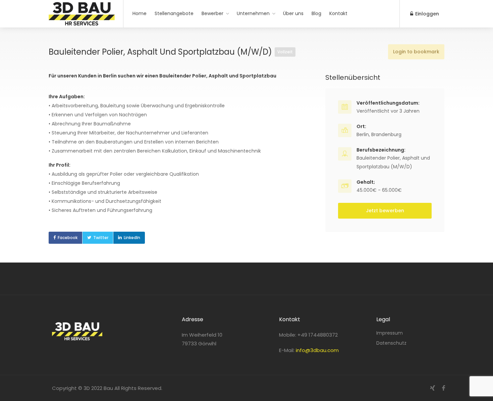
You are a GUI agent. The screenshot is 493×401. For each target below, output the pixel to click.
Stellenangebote (174, 13)
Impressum (389, 333)
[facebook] (443, 388)
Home (139, 13)
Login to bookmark (416, 51)
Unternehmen (253, 13)
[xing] (432, 388)
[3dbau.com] (82, 21)
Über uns (293, 13)
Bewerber (212, 13)
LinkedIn (132, 237)
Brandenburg (386, 134)
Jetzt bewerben (385, 210)
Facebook (67, 237)
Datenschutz (391, 343)
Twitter (100, 237)
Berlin (363, 134)
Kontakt (338, 13)
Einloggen (426, 13)
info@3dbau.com (317, 350)
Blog (316, 13)
